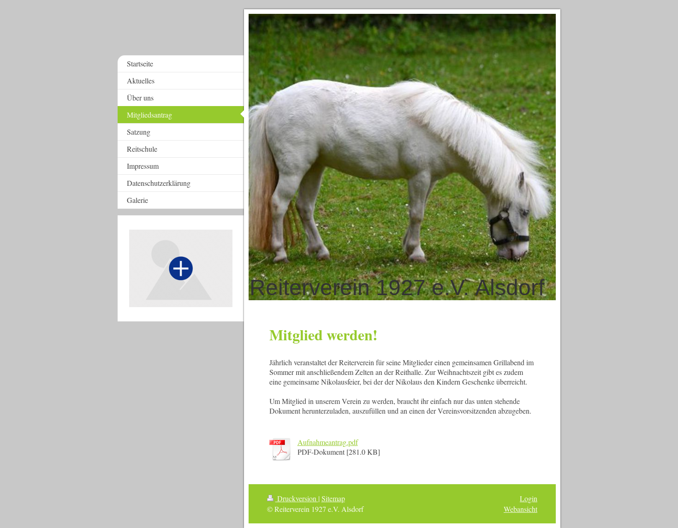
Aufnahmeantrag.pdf (327, 442)
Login (528, 498)
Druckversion (296, 498)
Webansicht (520, 509)
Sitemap (333, 498)
